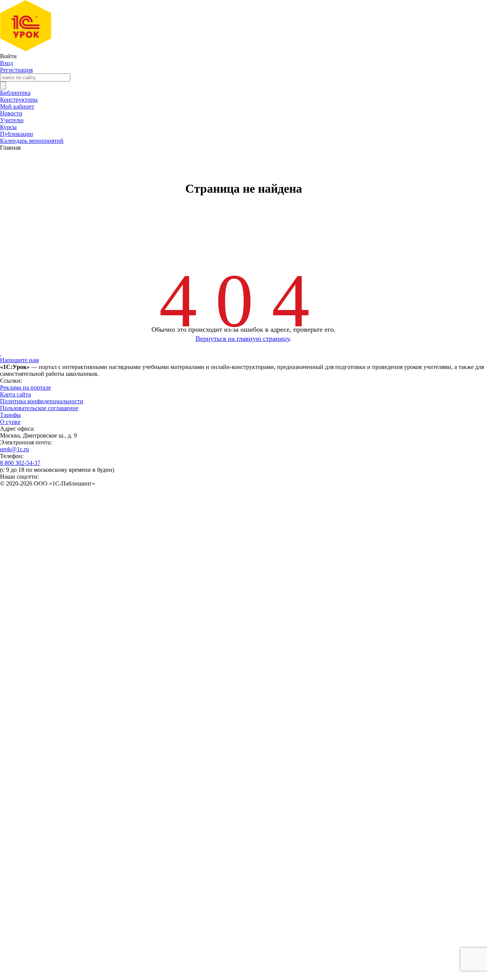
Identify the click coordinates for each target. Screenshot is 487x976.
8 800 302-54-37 (20, 463)
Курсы (8, 127)
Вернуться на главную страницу (243, 338)
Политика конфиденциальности (41, 401)
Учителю (12, 120)
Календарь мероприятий (32, 140)
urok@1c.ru (14, 449)
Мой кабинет (17, 106)
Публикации (16, 134)
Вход (6, 63)
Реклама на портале (25, 387)
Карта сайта (15, 394)
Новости (11, 113)
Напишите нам (19, 360)
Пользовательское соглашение (39, 408)
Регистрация (16, 70)
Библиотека (15, 92)
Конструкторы (19, 99)
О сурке (10, 422)
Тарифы (10, 415)
